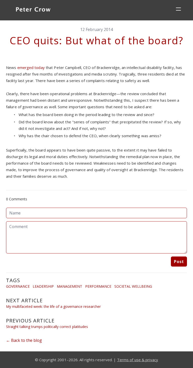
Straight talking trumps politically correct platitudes (47, 326)
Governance (18, 286)
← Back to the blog (24, 340)
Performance (98, 286)
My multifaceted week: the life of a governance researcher (53, 306)
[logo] (33, 10)
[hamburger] (178, 9)
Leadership (43, 286)
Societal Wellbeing (133, 286)
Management (69, 286)
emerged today (31, 67)
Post (179, 261)
